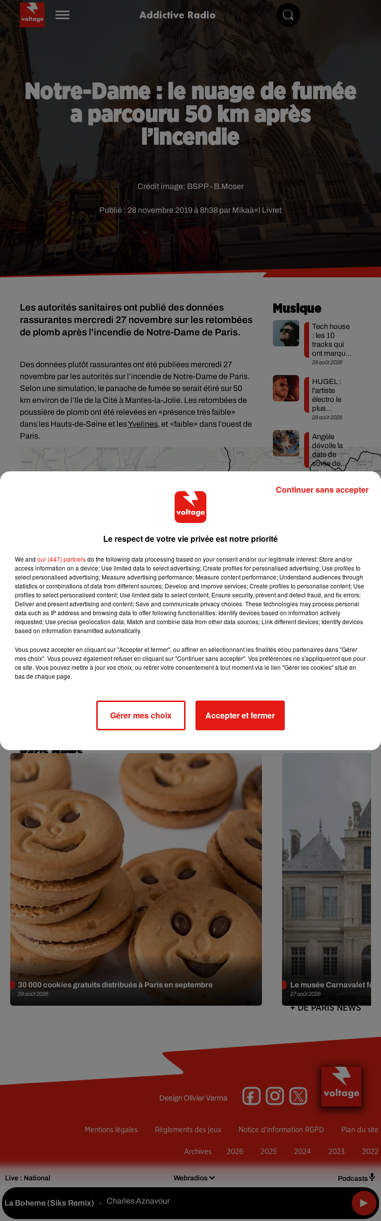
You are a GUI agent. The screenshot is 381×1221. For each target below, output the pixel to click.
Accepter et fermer (240, 715)
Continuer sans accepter (322, 489)
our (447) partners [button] (61, 559)
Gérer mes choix (141, 715)
